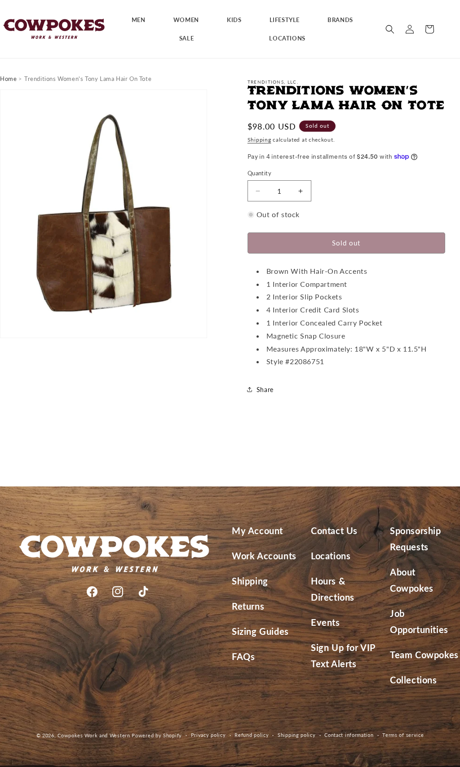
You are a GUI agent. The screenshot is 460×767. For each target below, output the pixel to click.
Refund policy (251, 735)
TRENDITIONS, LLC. (273, 82)
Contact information (348, 735)
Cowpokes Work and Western (94, 735)
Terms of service (403, 735)
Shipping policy (297, 735)
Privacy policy (208, 735)
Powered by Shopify (157, 735)
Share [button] (265, 389)
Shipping (259, 139)
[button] (142, 20)
